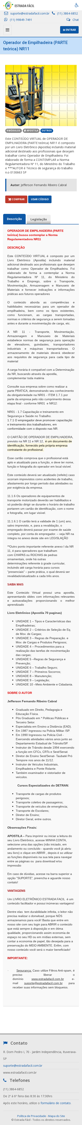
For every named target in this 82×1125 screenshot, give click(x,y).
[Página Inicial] (19, 5)
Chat (75, 20)
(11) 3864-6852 (67, 13)
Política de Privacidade (31, 1116)
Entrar (70, 30)
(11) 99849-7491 (20, 20)
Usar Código (40, 199)
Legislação (38, 219)
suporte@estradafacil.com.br (29, 13)
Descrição (14, 219)
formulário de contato (56, 1103)
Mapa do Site (56, 1116)
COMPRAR (18, 199)
